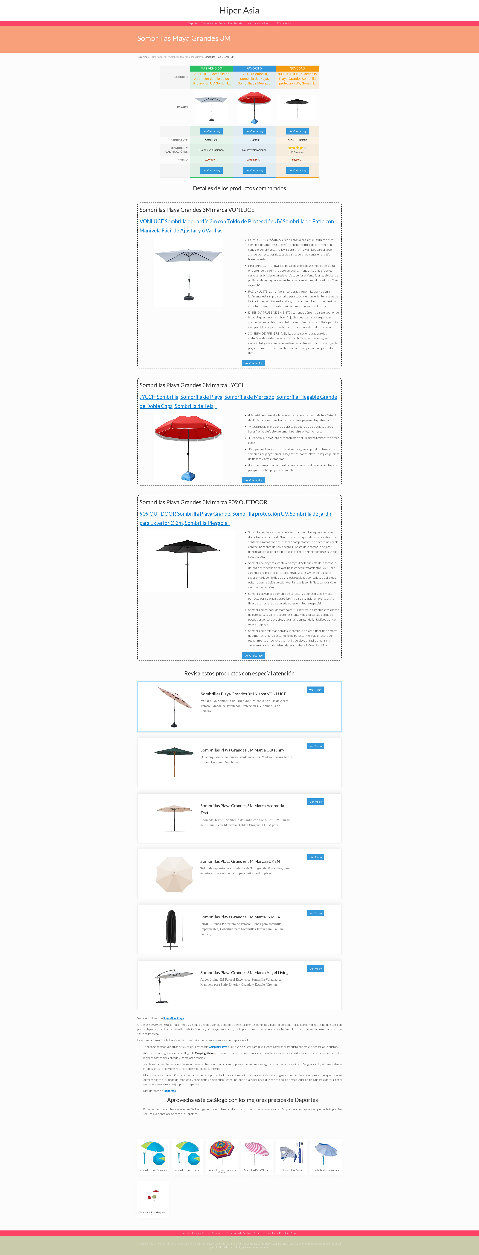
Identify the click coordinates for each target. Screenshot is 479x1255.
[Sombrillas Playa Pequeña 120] (153, 1195)
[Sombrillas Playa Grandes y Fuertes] (222, 1152)
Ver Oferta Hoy (211, 131)
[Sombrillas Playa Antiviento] (153, 1152)
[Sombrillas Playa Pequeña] (325, 1152)
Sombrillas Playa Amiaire (291, 1169)
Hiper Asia (239, 10)
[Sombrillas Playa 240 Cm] (256, 1152)
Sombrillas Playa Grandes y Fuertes (222, 1171)
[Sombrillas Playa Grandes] (187, 1152)
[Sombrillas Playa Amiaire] (291, 1152)
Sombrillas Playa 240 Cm (256, 1169)
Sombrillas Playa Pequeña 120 (153, 1213)
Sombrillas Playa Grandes (188, 1169)
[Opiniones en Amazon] (297, 148)
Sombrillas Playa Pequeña (326, 1169)
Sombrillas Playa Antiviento (153, 1169)
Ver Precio (315, 689)
